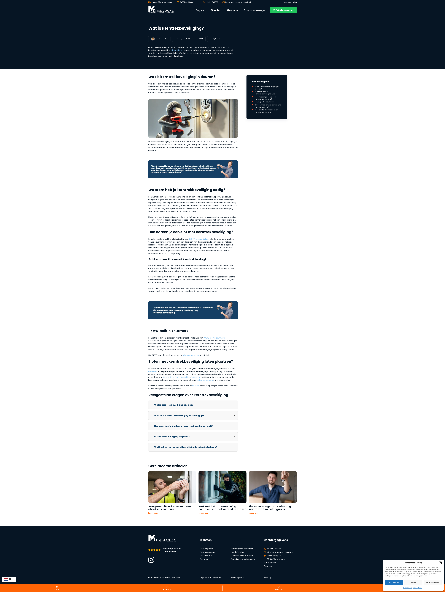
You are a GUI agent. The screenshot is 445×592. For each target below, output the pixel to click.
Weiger (413, 582)
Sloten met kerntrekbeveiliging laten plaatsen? (268, 106)
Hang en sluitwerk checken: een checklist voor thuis (169, 508)
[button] (440, 563)
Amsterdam (168, 377)
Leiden (187, 377)
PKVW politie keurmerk (264, 102)
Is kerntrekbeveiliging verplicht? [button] (172, 436)
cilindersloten (177, 50)
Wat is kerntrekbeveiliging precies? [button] (173, 404)
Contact (287, 2)
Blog (295, 2)
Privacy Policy (417, 588)
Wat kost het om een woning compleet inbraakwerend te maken (222, 508)
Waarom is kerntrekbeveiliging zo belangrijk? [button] (179, 415)
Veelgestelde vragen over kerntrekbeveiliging (266, 111)
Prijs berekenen (285, 10)
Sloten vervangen (205, 380)
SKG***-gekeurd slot (198, 239)
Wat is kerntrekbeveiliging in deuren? (267, 88)
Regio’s (200, 10)
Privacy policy (237, 577)
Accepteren (394, 582)
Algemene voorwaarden (211, 577)
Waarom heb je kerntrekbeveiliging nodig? (266, 93)
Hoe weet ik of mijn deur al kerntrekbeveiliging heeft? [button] (183, 426)
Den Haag (179, 377)
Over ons (232, 10)
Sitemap (267, 577)
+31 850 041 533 (212, 2)
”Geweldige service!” (172, 550)
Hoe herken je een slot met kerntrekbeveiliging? (266, 98)
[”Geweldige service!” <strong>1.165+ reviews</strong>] (154, 550)
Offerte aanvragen (255, 10)
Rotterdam (196, 377)
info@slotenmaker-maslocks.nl (238, 2)
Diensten (216, 10)
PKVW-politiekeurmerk (214, 338)
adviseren (152, 371)
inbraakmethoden (191, 355)
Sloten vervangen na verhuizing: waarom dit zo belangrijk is (270, 508)
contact (196, 385)
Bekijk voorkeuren (432, 582)
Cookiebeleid (407, 588)
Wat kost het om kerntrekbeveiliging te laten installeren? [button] (185, 447)
